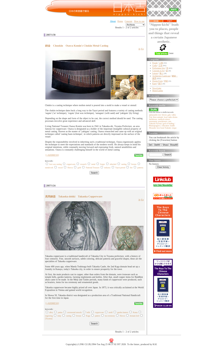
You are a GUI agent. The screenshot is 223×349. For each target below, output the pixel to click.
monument (153, 121)
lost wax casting (55, 164)
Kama (135, 312)
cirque (174, 128)
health (172, 126)
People (155, 63)
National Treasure (92, 167)
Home (120, 21)
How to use (139, 21)
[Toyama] (48, 318)
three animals (158, 117)
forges (102, 164)
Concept (128, 21)
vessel (60, 167)
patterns (140, 167)
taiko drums (172, 117)
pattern (97, 316)
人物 (161, 63)
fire (131, 167)
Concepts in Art (158, 71)
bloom (164, 115)
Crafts (154, 65)
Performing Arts (158, 68)
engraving (49, 316)
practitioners (162, 121)
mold (110, 312)
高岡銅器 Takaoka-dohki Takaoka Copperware (73, 196)
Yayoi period (120, 167)
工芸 (160, 65)
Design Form (157, 81)
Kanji (154, 84)
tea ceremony (110, 316)
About (113, 21)
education (165, 126)
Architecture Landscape (161, 76)
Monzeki (152, 128)
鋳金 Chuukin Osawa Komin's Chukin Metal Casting (76, 45)
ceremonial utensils (74, 312)
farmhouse (153, 119)
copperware (70, 164)
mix (169, 121)
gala (169, 115)
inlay (59, 316)
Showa (70, 167)
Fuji (150, 117)
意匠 (166, 81)
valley (173, 115)
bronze (133, 164)
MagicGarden (157, 91)
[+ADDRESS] (52, 155)
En (142, 49)
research (83, 164)
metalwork (49, 167)
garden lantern (122, 312)
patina (60, 312)
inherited (113, 164)
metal (93, 164)
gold (79, 167)
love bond (160, 128)
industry (107, 167)
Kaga (88, 316)
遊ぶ (161, 73)
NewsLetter (156, 88)
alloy (51, 312)
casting (124, 164)
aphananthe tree (155, 115)
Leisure (155, 73)
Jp (139, 49)
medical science (164, 119)
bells (88, 312)
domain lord (134, 316)
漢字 (160, 84)
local (165, 117)
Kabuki (168, 128)
